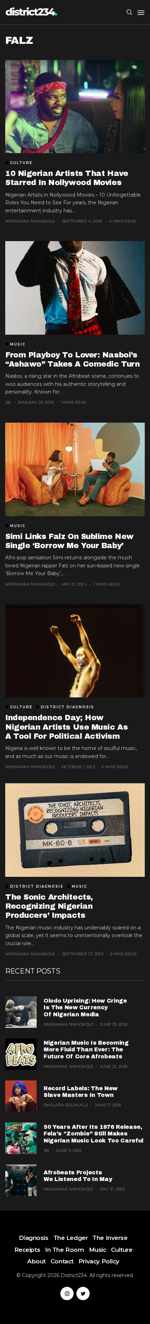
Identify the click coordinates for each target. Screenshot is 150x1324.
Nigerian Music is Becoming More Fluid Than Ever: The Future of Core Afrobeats (86, 1049)
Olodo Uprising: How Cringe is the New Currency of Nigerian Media (85, 1007)
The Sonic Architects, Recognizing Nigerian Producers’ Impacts (49, 906)
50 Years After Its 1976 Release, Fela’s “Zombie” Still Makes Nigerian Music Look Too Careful (93, 1133)
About (36, 1261)
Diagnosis (33, 1237)
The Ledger (70, 1237)
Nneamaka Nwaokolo (30, 221)
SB (8, 402)
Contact (62, 1261)
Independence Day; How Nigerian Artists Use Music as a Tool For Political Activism (66, 727)
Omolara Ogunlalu (66, 1105)
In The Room (64, 1249)
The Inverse (109, 1237)
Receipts (27, 1249)
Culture (21, 163)
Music (17, 344)
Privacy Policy (98, 1261)
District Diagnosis (67, 707)
